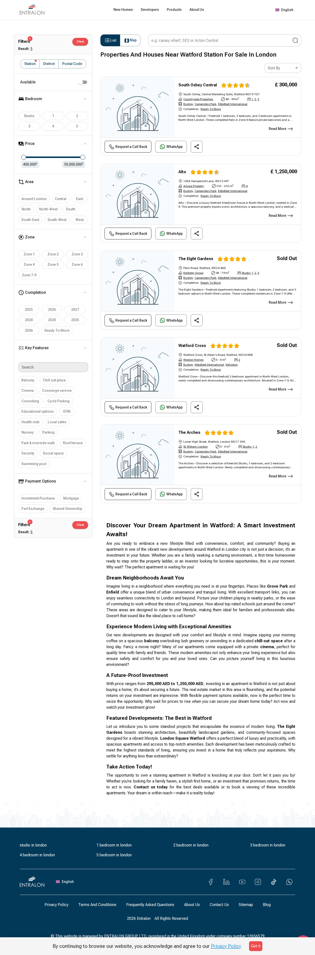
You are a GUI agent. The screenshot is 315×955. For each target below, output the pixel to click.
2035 (75, 320)
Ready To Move (57, 330)
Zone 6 (77, 264)
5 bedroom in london (114, 855)
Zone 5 (53, 264)
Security (27, 453)
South (70, 209)
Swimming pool (34, 464)
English (287, 10)
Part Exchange (32, 509)
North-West (48, 209)
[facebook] (211, 882)
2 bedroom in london (190, 845)
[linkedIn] (226, 882)
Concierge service (57, 390)
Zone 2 (53, 254)
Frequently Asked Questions (150, 904)
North (26, 209)
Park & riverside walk (38, 443)
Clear (80, 41)
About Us (196, 10)
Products (174, 10)
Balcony (27, 380)
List (113, 40)
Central (60, 199)
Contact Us (219, 904)
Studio (29, 116)
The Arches (189, 432)
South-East (30, 220)
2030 (52, 320)
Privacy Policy (56, 904)
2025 (29, 310)
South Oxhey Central (197, 85)
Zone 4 (29, 264)
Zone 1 (29, 254)
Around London (34, 199)
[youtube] (242, 882)
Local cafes (57, 422)
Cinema (27, 390)
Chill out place (54, 380)
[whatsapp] (289, 882)
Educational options (37, 411)
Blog (267, 904)
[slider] (23, 157)
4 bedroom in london (37, 855)
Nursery (27, 432)
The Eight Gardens (195, 258)
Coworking (30, 401)
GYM (66, 411)
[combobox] (282, 68)
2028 (29, 320)
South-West (56, 220)
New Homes (123, 10)
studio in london (33, 845)
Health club (30, 422)
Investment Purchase (38, 498)
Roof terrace (73, 443)
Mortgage (71, 498)
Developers (150, 10)
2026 (52, 310)
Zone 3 (77, 254)
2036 (29, 330)
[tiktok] (274, 882)
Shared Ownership (67, 509)
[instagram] (258, 882)
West (80, 220)
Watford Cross (192, 345)
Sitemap (246, 904)
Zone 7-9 (29, 275)
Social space (53, 453)
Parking (48, 432)
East (79, 199)
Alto (182, 172)
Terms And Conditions (97, 904)
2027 (75, 310)
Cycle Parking (58, 401)
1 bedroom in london (114, 845)
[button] (304, 478)
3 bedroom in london (267, 845)
